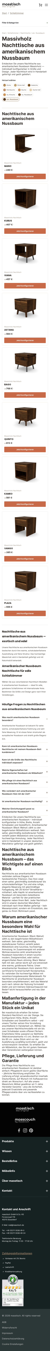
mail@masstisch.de (16, 1225)
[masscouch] (25, 1120)
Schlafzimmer (17, 13)
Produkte (8, 1141)
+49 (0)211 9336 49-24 (15, 1233)
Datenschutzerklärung (13, 1338)
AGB (4, 1322)
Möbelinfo (8, 1171)
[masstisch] (25, 1109)
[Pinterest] (31, 1130)
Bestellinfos (9, 1161)
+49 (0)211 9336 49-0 (15, 1230)
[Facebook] (19, 1130)
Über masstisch (12, 1180)
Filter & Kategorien (10, 23)
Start (4, 13)
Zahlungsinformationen (17, 1253)
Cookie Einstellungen (12, 1344)
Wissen (7, 1151)
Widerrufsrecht (9, 1327)
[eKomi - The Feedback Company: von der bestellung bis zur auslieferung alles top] (13, 1290)
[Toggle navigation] (46, 5)
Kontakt (7, 1190)
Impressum (7, 1333)
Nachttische (26, 33)
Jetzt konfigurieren (25, 176)
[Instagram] (25, 1130)
